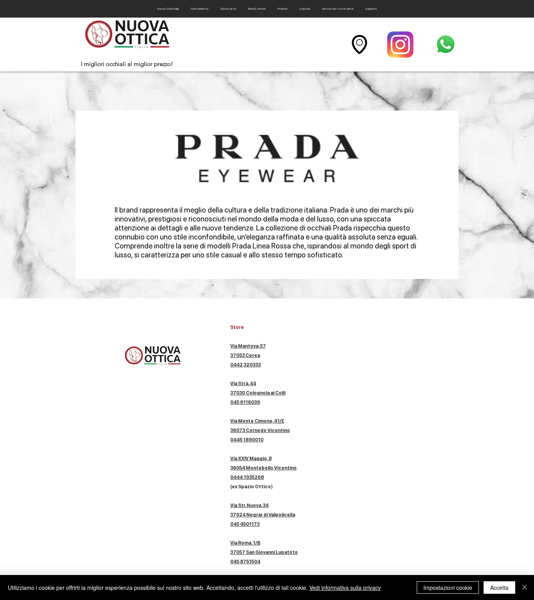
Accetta (499, 587)
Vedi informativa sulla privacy (345, 587)
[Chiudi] (524, 587)
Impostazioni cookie (447, 587)
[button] (282, 9)
